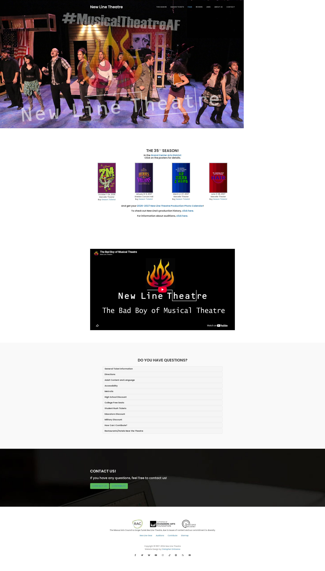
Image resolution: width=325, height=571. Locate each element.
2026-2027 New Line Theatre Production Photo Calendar (170, 205)
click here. (188, 210)
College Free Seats (114, 402)
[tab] (162, 368)
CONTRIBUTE (119, 486)
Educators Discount (115, 414)
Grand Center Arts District (166, 155)
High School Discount (116, 397)
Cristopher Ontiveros (171, 549)
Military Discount (113, 419)
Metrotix (109, 391)
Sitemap (185, 535)
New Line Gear (146, 535)
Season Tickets (177, 7)
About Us (218, 7)
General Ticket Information (119, 368)
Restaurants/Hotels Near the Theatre (124, 430)
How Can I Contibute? (116, 425)
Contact (230, 7)
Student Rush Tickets (115, 408)
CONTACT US (99, 486)
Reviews (199, 7)
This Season (161, 7)
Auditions (160, 535)
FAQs (190, 7)
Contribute (172, 535)
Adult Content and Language (120, 380)
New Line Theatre (106, 6)
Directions (110, 374)
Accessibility (111, 385)
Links (208, 7)
